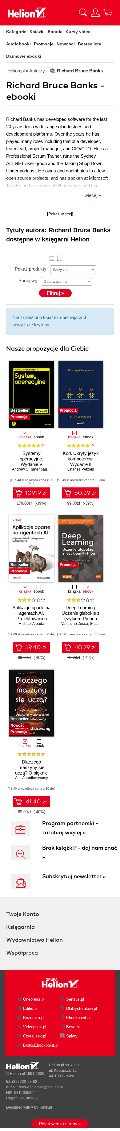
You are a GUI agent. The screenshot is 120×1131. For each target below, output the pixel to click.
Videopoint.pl (34, 1027)
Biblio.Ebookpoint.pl (40, 1045)
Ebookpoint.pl (78, 1017)
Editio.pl (30, 1008)
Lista (51, 258)
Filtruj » (55, 293)
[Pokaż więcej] (60, 214)
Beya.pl (73, 1027)
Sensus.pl (75, 999)
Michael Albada (31, 623)
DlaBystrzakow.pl (81, 1008)
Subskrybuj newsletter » (74, 876)
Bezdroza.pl (33, 1017)
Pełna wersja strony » (60, 1123)
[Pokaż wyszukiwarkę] (83, 12)
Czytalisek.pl (34, 1036)
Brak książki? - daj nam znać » (79, 852)
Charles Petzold (80, 469)
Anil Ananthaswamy (31, 778)
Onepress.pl (34, 999)
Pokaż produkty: (31, 268)
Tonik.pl (45, 1107)
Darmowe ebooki (23, 56)
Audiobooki (18, 43)
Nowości (66, 43)
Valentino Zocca (74, 623)
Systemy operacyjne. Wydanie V (31, 459)
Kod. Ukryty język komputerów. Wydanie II (81, 459)
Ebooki (55, 31)
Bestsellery (89, 43)
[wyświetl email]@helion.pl (40, 1087)
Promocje (44, 43)
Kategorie (16, 31)
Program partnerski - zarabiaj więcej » (70, 828)
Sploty (72, 1036)
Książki (37, 31)
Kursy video (78, 31)
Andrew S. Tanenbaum (31, 469)
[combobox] (73, 269)
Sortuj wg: (28, 280)
